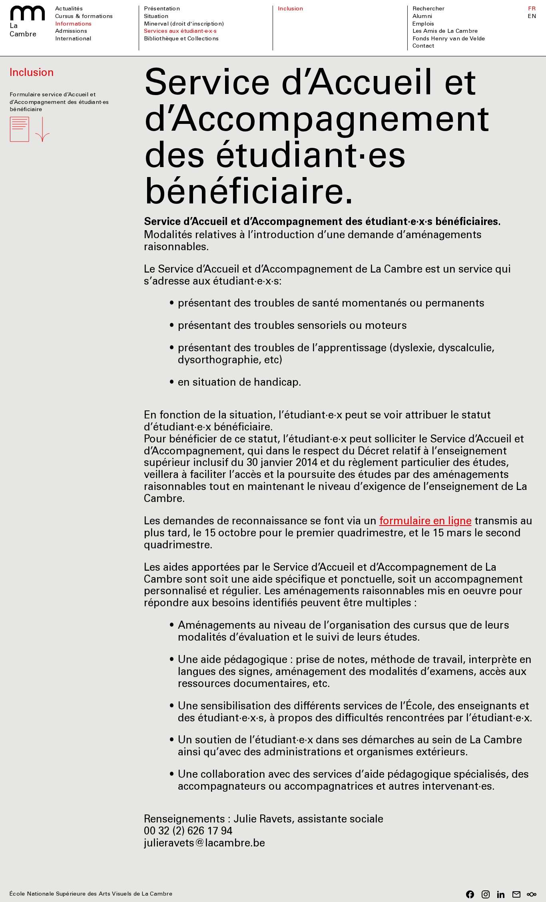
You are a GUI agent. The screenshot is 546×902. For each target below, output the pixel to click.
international (73, 39)
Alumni (422, 17)
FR (532, 9)
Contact (423, 46)
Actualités (69, 9)
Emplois (423, 24)
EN (532, 17)
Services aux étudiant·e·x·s (180, 31)
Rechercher (428, 9)
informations (73, 24)
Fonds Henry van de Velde (448, 39)
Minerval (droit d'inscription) (184, 24)
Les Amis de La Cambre (445, 31)
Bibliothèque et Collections (181, 39)
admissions (71, 31)
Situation (156, 17)
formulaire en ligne (425, 522)
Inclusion (290, 9)
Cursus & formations (84, 17)
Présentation (162, 9)
